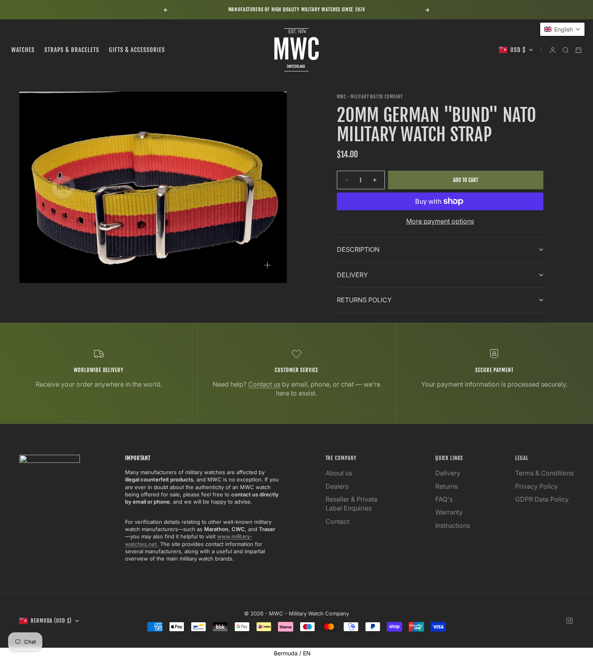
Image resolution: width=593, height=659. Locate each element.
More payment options (440, 221)
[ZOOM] (267, 265)
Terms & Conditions (544, 473)
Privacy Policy (536, 486)
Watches (23, 50)
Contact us (264, 384)
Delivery (447, 473)
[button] (562, 29)
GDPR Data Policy (542, 499)
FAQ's (444, 499)
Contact (337, 521)
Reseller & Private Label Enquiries (352, 503)
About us (339, 473)
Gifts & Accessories (137, 50)
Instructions (452, 525)
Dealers (337, 486)
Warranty (449, 512)
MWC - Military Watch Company (370, 97)
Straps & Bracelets (71, 50)
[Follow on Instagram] (570, 621)
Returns (446, 486)
